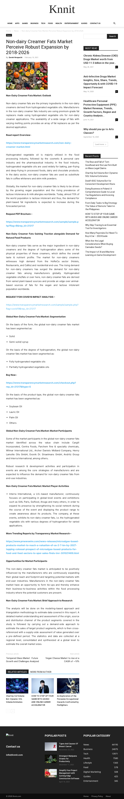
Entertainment (71, 23)
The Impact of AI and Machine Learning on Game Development (100, 253)
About (108, 796)
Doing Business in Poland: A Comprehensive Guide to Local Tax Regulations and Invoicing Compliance (100, 193)
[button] (114, 23)
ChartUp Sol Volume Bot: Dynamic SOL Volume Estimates (15, 699)
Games (25, 23)
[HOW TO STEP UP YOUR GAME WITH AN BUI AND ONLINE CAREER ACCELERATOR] (42, 685)
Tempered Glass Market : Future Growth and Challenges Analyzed (22, 660)
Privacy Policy (97, 796)
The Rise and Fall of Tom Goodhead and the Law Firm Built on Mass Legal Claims (101, 165)
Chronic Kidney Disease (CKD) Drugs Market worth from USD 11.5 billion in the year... (100, 59)
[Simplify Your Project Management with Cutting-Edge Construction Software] (51, 773)
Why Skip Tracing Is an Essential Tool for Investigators (100, 226)
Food (50, 23)
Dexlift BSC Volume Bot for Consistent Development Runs (100, 182)
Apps (17, 23)
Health (58, 23)
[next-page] (13, 711)
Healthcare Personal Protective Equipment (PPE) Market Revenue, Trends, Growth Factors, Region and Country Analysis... (99, 108)
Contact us (95, 23)
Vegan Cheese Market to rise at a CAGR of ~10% (62, 660)
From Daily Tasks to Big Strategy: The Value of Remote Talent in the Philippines (101, 206)
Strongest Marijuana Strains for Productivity (68, 759)
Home (9, 23)
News (16, 31)
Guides (84, 23)
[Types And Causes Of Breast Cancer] (51, 746)
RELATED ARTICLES (17, 672)
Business (34, 23)
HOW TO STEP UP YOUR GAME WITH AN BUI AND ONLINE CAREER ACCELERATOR (101, 217)
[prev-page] (8, 711)
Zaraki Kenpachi (15, 57)
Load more (99, 144)
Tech (43, 23)
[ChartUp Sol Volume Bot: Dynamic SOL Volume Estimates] (17, 685)
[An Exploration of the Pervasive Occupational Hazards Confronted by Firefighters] (68, 685)
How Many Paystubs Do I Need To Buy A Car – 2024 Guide (101, 234)
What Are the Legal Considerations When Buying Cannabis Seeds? (99, 244)
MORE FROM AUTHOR (40, 672)
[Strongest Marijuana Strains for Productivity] (51, 759)
